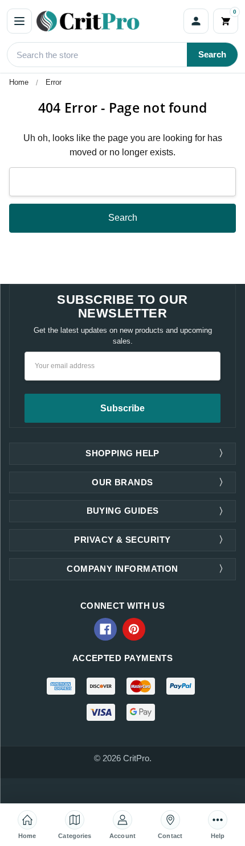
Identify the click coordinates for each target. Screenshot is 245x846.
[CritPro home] (107, 21)
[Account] (196, 21)
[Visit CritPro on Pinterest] (133, 629)
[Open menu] (19, 21)
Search (212, 54)
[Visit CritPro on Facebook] (105, 629)
